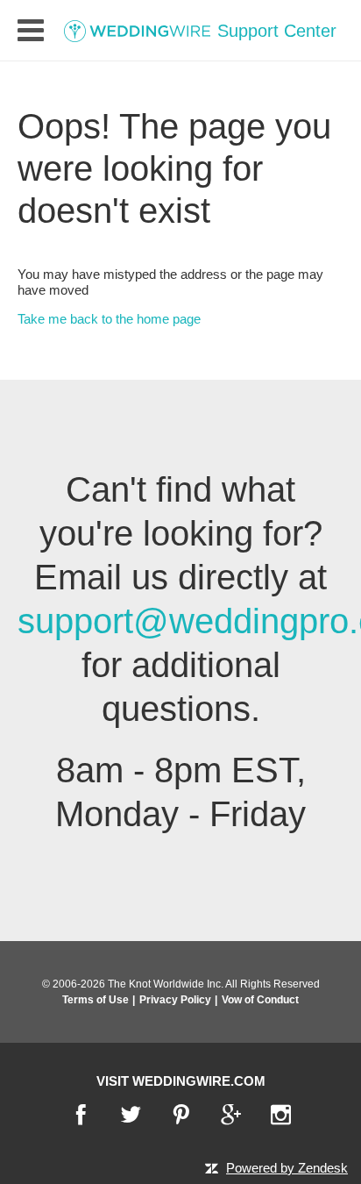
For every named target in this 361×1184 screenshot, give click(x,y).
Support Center (274, 30)
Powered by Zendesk (287, 1167)
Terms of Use (95, 1000)
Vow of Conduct (260, 1000)
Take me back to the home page (109, 318)
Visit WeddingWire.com (180, 1080)
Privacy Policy (175, 1000)
